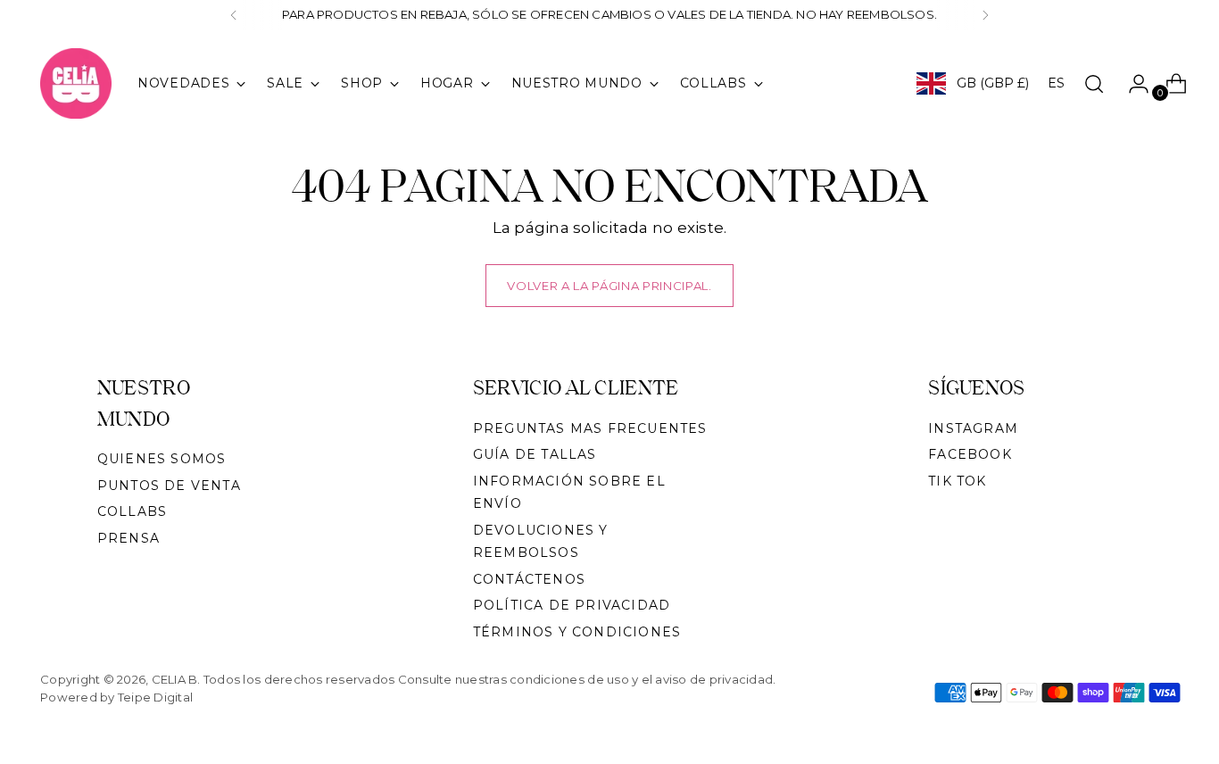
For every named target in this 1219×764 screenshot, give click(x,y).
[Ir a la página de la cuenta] (1131, 84)
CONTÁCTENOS (529, 579)
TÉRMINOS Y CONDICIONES (577, 632)
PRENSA (128, 538)
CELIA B (175, 679)
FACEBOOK (970, 454)
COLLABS (132, 511)
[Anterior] (233, 15)
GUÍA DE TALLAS (535, 454)
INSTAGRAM (973, 428)
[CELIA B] (76, 83)
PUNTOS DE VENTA (169, 486)
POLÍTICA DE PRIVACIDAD (571, 605)
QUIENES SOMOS (162, 459)
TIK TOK (957, 481)
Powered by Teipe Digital (116, 697)
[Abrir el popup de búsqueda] (1094, 84)
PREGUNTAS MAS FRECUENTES (590, 428)
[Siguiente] (985, 15)
